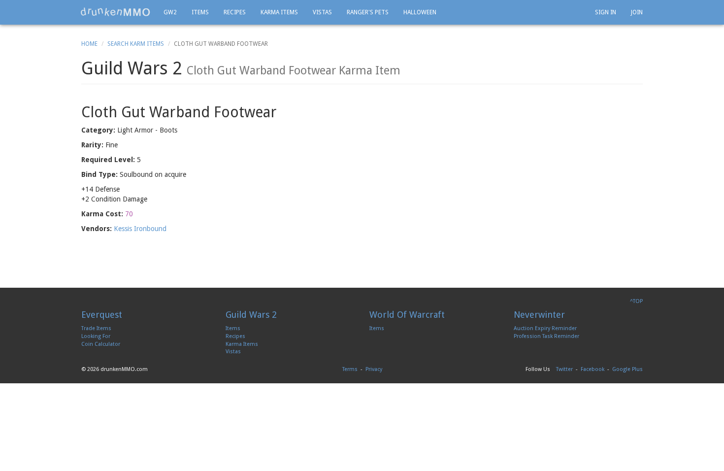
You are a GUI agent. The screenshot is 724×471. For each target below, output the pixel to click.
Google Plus (627, 369)
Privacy (373, 369)
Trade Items (96, 328)
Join (637, 12)
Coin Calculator (100, 344)
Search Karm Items (135, 43)
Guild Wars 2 (251, 314)
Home (89, 43)
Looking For (95, 336)
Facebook (592, 369)
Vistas (322, 12)
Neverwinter (539, 314)
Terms (350, 369)
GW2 (170, 12)
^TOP (636, 301)
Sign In (605, 12)
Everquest (101, 314)
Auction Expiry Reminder (545, 328)
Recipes (235, 12)
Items (200, 12)
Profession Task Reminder (546, 336)
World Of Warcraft (407, 314)
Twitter (564, 369)
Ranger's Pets (368, 12)
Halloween (419, 12)
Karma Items (279, 12)
